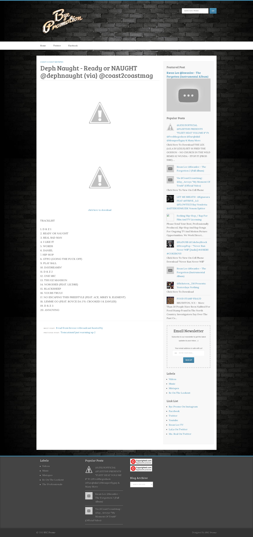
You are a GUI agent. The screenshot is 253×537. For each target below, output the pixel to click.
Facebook (73, 45)
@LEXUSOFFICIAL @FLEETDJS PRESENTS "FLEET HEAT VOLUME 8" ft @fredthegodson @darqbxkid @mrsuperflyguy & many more (188, 133)
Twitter (57, 45)
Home (43, 45)
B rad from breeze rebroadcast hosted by (79, 327)
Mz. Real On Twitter (180, 433)
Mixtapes (174, 388)
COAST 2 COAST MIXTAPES (51, 62)
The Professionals (52, 484)
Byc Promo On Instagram (183, 406)
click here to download (99, 210)
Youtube (173, 420)
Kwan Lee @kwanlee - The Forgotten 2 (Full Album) (107, 498)
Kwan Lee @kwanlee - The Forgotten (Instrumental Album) (187, 74)
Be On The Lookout (179, 392)
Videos (172, 379)
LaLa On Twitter (178, 429)
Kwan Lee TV (176, 424)
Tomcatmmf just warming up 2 (78, 332)
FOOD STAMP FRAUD (189, 298)
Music (172, 383)
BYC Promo (211, 532)
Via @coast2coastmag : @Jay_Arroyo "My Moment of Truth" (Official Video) (193, 182)
